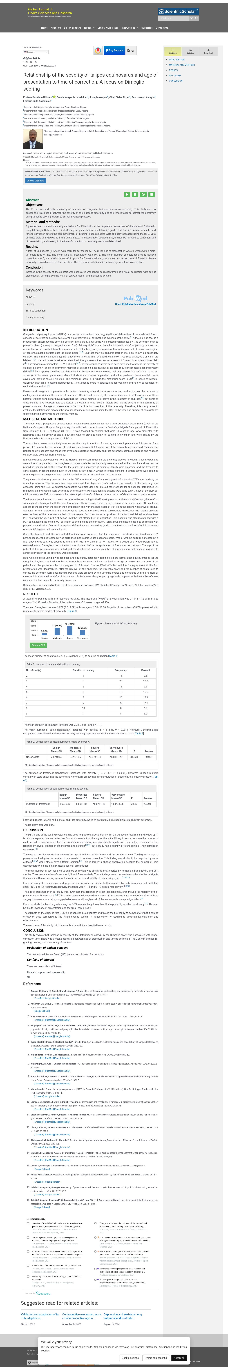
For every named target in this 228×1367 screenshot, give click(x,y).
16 (128, 877)
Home (44, 28)
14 (36, 861)
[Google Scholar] (52, 998)
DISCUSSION (175, 75)
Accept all (179, 1358)
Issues (88, 28)
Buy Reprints (115, 50)
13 (34, 861)
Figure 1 (71, 611)
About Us (56, 28)
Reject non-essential (156, 1358)
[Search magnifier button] (196, 18)
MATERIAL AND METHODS (182, 65)
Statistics (190, 53)
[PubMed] (49, 1020)
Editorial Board (72, 28)
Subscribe (147, 28)
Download (208, 53)
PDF (132, 51)
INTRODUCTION (177, 59)
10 (87, 845)
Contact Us (162, 28)
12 (36, 849)
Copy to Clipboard (35, 180)
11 (89, 845)
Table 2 (139, 733)
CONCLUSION (176, 81)
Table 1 (113, 656)
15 (126, 877)
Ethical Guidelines (108, 28)
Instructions (128, 28)
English (30, 52)
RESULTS (173, 70)
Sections (173, 53)
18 (142, 899)
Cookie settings (130, 1358)
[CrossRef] (39, 998)
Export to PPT (38, 645)
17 (56, 895)
